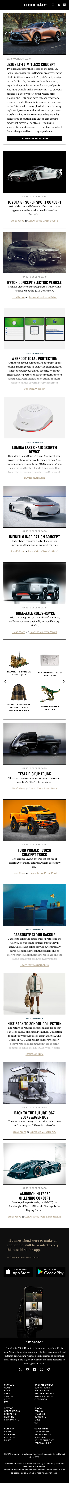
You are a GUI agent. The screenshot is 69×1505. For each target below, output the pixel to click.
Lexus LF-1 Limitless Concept (31, 64)
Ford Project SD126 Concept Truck (34, 852)
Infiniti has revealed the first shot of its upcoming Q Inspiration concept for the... (34, 542)
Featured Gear (34, 353)
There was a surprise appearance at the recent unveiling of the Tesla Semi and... (34, 780)
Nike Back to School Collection (35, 1023)
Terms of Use (42, 1431)
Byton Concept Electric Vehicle (34, 282)
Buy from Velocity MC (43, 1131)
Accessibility (42, 1437)
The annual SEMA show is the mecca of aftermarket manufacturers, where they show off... (34, 862)
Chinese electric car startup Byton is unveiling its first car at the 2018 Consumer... (34, 288)
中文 (36, 1422)
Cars (10, 58)
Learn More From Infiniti (43, 551)
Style (7, 1390)
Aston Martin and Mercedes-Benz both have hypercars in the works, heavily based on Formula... (34, 210)
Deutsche (40, 1416)
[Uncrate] (34, 5)
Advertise (10, 1434)
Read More (17, 220)
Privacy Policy (43, 1434)
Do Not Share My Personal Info (44, 1441)
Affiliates (9, 1437)
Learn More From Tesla (43, 788)
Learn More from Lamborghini (43, 1216)
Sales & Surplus (44, 1396)
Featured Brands (44, 1393)
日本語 (37, 1419)
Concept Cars (22, 58)
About (7, 1431)
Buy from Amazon (34, 477)
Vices (7, 1399)
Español (39, 1411)
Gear (7, 1387)
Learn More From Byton (43, 297)
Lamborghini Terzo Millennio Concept (34, 1196)
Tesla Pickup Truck (34, 774)
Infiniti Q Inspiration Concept (34, 536)
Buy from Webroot (34, 388)
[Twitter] (20, 1369)
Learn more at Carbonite (34, 964)
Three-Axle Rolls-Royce (34, 613)
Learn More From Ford (43, 873)
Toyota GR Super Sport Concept (35, 202)
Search (53, 5)
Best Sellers (42, 1390)
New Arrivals (42, 1387)
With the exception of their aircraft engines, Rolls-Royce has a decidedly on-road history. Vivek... (34, 621)
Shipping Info (11, 1419)
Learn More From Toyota (43, 220)
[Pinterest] (48, 1369)
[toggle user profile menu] (59, 5)
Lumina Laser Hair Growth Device (34, 449)
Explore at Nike (34, 1053)
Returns (9, 1416)
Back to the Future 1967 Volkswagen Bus (34, 1115)
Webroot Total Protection (34, 358)
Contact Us (10, 1413)
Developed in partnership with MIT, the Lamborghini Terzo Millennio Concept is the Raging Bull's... (34, 1206)
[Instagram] (41, 1369)
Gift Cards (40, 1399)
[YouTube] (27, 1369)
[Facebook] (34, 1369)
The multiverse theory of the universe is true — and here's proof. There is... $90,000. (34, 1123)
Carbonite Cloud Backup (35, 934)
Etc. (6, 1402)
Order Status (12, 1411)
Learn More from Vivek (43, 631)
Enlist (7, 1440)
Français (39, 1413)
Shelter (9, 1396)
